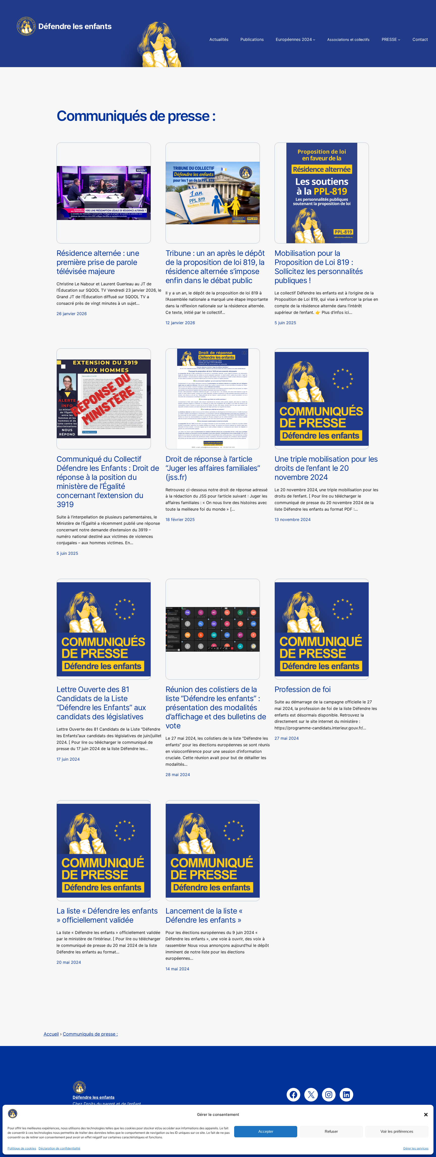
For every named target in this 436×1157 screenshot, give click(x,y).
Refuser (331, 1131)
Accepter (265, 1131)
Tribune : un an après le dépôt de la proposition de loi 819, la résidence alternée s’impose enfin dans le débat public (215, 267)
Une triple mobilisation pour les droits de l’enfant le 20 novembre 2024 (326, 468)
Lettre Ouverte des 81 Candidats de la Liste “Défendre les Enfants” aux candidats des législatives (101, 703)
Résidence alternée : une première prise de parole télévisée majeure (98, 262)
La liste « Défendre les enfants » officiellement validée (107, 915)
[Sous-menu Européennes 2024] (314, 39)
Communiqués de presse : (90, 1034)
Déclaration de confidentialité (59, 1148)
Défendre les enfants (75, 26)
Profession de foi (303, 689)
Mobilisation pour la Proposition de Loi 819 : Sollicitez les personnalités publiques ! (319, 267)
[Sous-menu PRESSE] (399, 39)
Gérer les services (415, 1148)
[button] (425, 1114)
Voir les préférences (396, 1131)
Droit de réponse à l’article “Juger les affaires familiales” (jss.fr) (213, 468)
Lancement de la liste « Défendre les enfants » (204, 915)
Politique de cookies (22, 1148)
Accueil (51, 1034)
